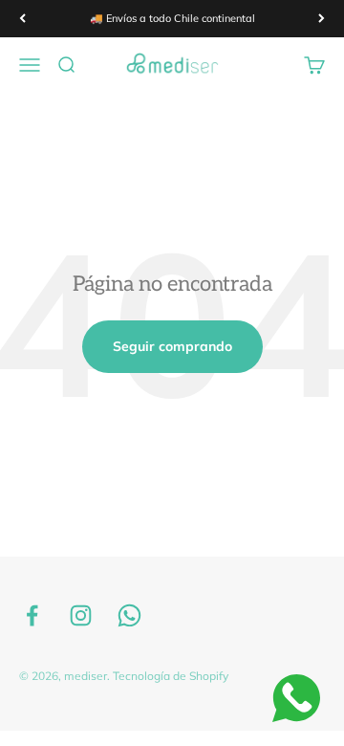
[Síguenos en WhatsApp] (129, 615)
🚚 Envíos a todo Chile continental (172, 18)
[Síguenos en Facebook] (32, 615)
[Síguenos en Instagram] (81, 615)
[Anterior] (22, 19)
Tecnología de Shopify (170, 676)
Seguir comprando (172, 346)
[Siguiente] (321, 19)
